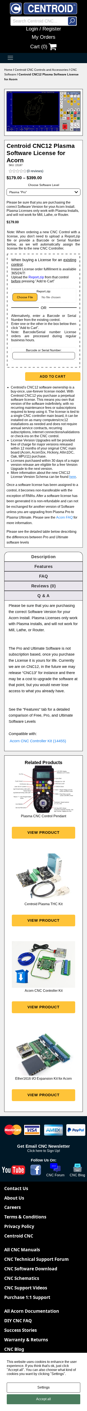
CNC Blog (14, 1349)
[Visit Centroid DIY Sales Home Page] (43, 8)
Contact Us (16, 1188)
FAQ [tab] (43, 576)
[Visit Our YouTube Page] (13, 1170)
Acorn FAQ (64, 517)
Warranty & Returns (26, 1340)
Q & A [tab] (43, 595)
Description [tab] (43, 556)
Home (8, 69)
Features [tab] (43, 566)
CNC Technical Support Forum (36, 1259)
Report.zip (36, 277)
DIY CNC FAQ (18, 1321)
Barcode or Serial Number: (44, 350)
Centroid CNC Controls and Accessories (41, 69)
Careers (12, 1207)
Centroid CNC (18, 1236)
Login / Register (43, 29)
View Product (43, 832)
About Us (14, 1198)
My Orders (43, 37)
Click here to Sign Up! (43, 1151)
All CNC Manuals (22, 1250)
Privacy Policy (19, 1226)
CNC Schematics (21, 1278)
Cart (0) (38, 46)
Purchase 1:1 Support (27, 1297)
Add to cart (53, 376)
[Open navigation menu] (10, 58)
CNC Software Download (30, 1269)
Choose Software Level (43, 185)
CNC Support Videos (25, 1288)
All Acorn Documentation (31, 1311)
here (72, 477)
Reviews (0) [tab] (43, 586)
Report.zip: (44, 291)
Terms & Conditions (25, 1217)
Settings (43, 1387)
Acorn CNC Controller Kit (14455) (38, 741)
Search (72, 21)
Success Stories (20, 1330)
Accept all (43, 1399)
